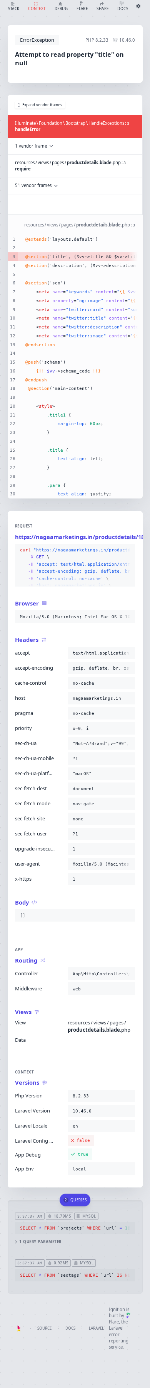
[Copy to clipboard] (128, 550)
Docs (70, 1328)
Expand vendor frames (42, 104)
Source (44, 1328)
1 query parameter (40, 1241)
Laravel (96, 1328)
